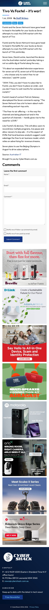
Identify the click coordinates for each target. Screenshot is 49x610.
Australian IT (15, 154)
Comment (8, 196)
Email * (6, 185)
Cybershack (7, 23)
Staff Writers (22, 18)
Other (20, 23)
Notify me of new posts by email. (18, 234)
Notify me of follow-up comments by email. (22, 230)
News (15, 23)
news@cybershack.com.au (17, 581)
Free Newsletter (12, 597)
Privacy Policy (34, 607)
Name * (6, 174)
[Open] (45, 3)
